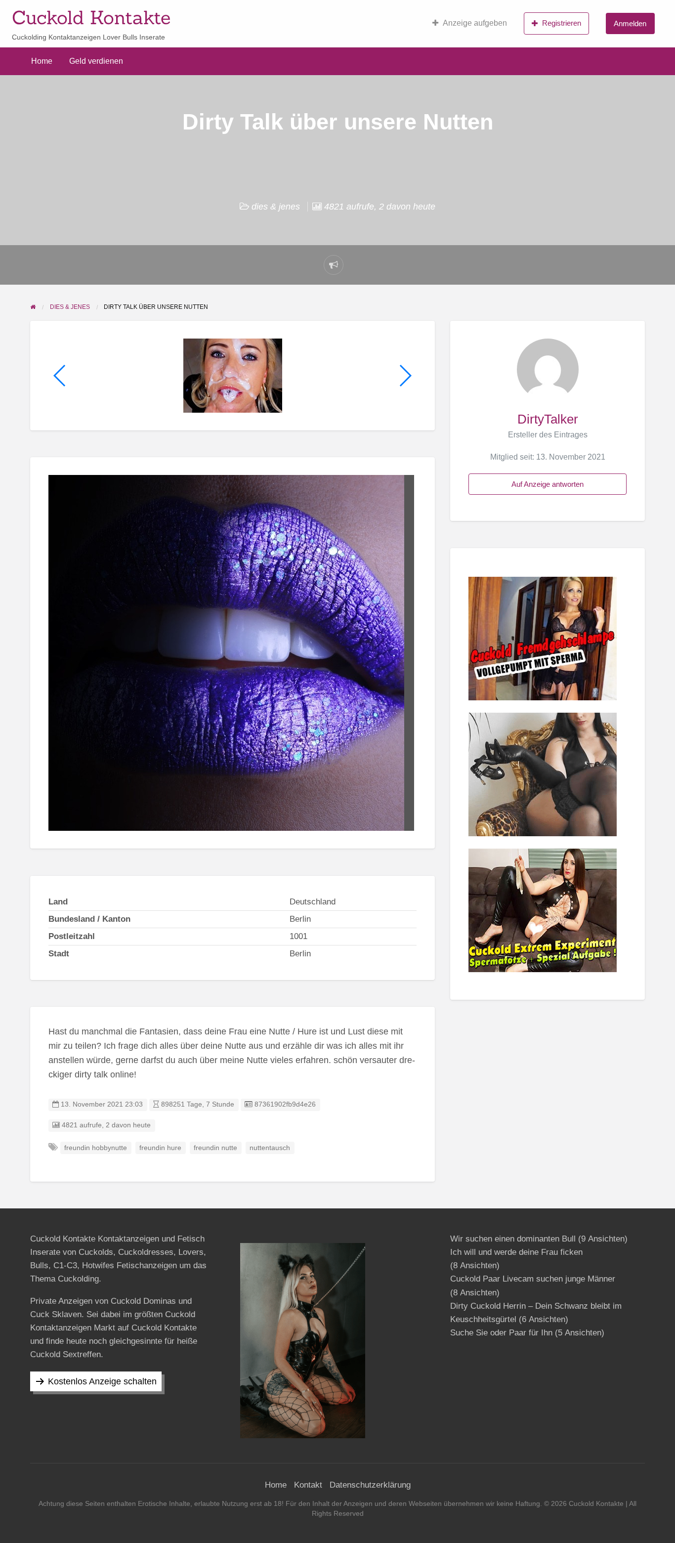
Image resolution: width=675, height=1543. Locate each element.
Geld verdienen (96, 61)
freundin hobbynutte (95, 1148)
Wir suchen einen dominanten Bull (513, 1238)
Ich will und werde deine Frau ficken (516, 1252)
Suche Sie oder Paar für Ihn (501, 1332)
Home (41, 61)
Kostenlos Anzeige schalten (102, 1381)
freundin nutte (215, 1148)
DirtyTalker (547, 419)
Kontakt (308, 1485)
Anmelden (630, 23)
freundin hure (160, 1148)
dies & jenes (276, 207)
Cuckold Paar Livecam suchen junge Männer (532, 1279)
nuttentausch (270, 1148)
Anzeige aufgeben (475, 23)
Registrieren (561, 23)
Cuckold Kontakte (91, 17)
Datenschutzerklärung (370, 1485)
